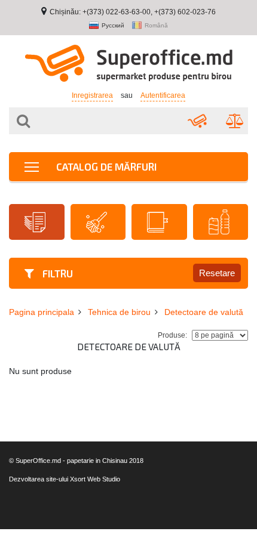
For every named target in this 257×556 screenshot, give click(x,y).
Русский (113, 26)
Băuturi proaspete (221, 222)
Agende (159, 222)
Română (156, 26)
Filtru (56, 273)
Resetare (217, 273)
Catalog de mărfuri (105, 166)
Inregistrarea (92, 95)
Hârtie (37, 222)
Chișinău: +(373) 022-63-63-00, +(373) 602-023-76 (133, 12)
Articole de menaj (98, 222)
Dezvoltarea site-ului (38, 479)
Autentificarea (162, 95)
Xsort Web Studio (95, 479)
